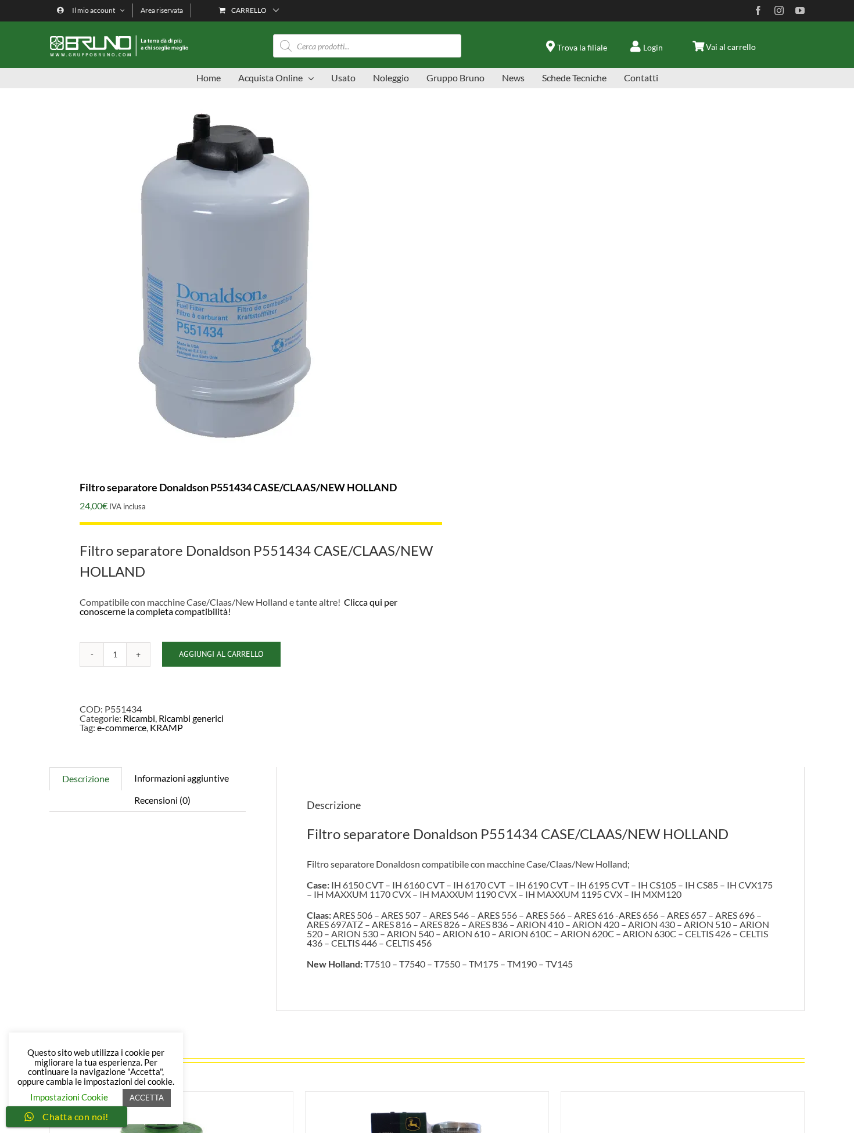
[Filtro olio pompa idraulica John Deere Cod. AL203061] (427, 1096)
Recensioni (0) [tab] (162, 799)
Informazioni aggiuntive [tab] (181, 777)
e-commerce (121, 727)
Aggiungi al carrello (221, 654)
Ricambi (139, 718)
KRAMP (166, 727)
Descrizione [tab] (85, 778)
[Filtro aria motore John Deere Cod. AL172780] (682, 1096)
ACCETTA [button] (147, 1097)
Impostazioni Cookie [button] (69, 1097)
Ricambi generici (191, 718)
